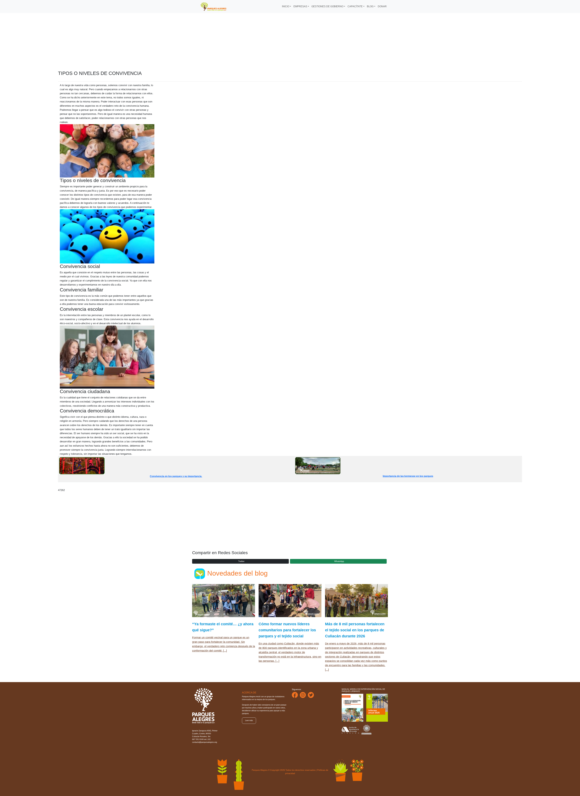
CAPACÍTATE (355, 6)
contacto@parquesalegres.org (204, 742)
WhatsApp (339, 561)
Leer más (249, 720)
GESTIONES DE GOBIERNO (327, 6)
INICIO (285, 6)
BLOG (370, 6)
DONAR (382, 6)
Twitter (241, 561)
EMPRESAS (300, 6)
